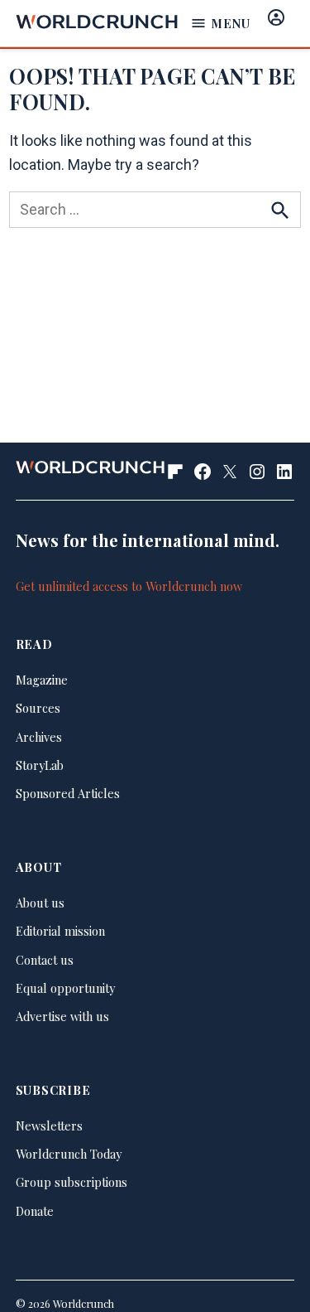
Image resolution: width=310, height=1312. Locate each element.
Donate (35, 1211)
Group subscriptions (71, 1182)
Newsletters (49, 1125)
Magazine (42, 679)
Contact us (45, 959)
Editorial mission (60, 930)
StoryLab (40, 765)
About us (40, 902)
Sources (38, 708)
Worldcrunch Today (69, 1153)
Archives (39, 737)
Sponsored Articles (68, 793)
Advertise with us (62, 1016)
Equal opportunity (65, 988)
